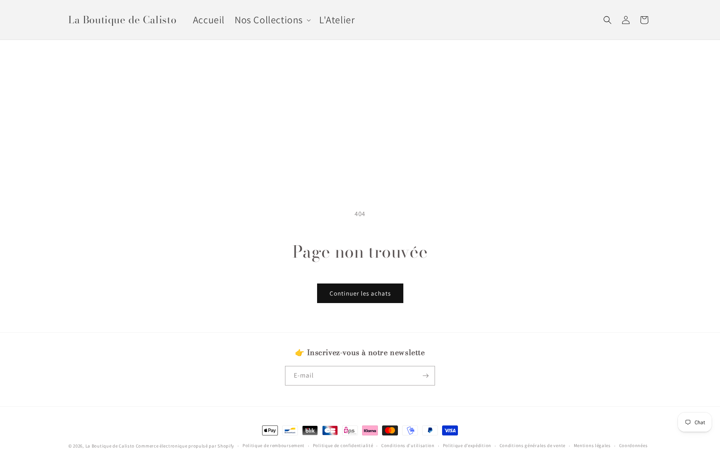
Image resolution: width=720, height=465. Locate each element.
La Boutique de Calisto (110, 446)
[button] (272, 19)
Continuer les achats (360, 293)
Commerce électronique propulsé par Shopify (185, 446)
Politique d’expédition (467, 445)
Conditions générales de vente (532, 445)
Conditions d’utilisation (408, 445)
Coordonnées (633, 445)
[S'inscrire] (425, 375)
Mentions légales (592, 445)
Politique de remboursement (273, 445)
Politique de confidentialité (343, 445)
